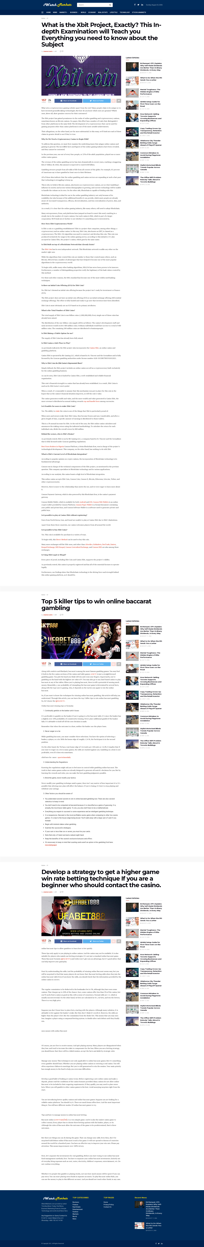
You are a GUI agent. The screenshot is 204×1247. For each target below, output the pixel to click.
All (47, 18)
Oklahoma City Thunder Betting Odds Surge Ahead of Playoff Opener (151, 143)
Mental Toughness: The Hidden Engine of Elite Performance (150, 92)
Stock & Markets (139, 12)
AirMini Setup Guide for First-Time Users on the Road (150, 104)
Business (73, 12)
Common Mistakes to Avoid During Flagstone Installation (150, 155)
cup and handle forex (91, 401)
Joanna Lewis (47, 51)
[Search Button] (110, 5)
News (55, 12)
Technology (125, 12)
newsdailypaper (51, 845)
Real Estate (103, 12)
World (83, 12)
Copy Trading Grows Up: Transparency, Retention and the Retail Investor (151, 130)
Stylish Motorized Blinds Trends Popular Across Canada (150, 167)
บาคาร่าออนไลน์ (61, 1120)
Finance (75, 1204)
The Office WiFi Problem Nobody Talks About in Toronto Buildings (150, 179)
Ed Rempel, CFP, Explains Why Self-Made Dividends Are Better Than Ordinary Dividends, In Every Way (154, 1208)
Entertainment (78, 1209)
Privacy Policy (109, 1204)
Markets (63, 12)
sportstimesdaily (64, 757)
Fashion (75, 1212)
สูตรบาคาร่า (60, 701)
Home (48, 12)
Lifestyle (113, 12)
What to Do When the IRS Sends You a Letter (153, 1225)
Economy (92, 12)
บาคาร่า (94, 674)
